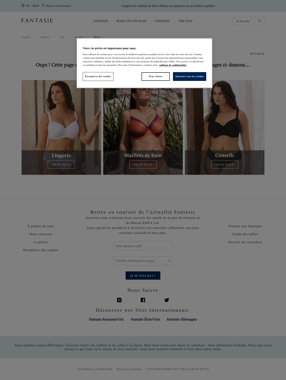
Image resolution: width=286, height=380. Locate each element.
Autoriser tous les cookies (189, 76)
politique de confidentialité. (173, 65)
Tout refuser (155, 76)
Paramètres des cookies (98, 76)
